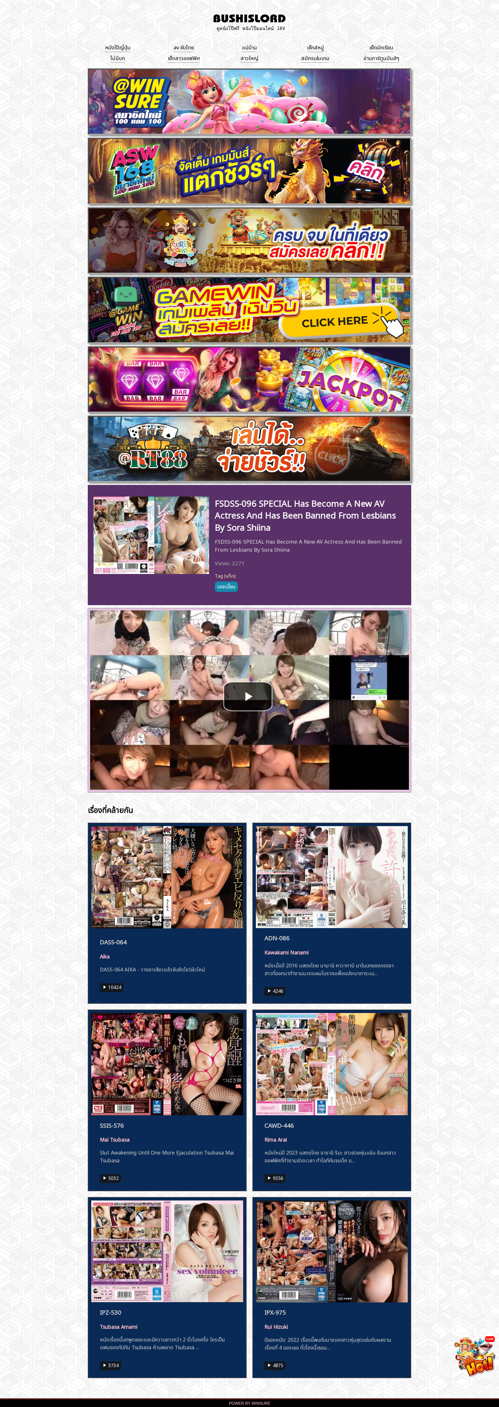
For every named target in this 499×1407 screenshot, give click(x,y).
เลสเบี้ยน (226, 585)
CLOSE (490, 1338)
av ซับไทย (184, 46)
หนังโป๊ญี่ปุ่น (118, 46)
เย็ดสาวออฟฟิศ (184, 57)
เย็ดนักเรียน (381, 46)
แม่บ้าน (249, 46)
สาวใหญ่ (249, 57)
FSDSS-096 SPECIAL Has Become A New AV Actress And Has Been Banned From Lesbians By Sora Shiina (305, 514)
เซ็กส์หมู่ (315, 46)
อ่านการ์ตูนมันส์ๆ (381, 57)
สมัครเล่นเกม (315, 57)
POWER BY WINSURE (249, 1403)
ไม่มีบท (117, 57)
